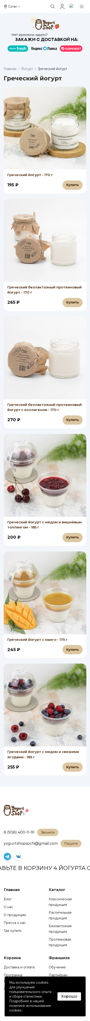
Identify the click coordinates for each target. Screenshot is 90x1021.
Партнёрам (58, 975)
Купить (72, 185)
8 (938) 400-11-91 (19, 832)
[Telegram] (7, 856)
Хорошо (69, 996)
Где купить (12, 931)
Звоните (48, 832)
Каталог (57, 890)
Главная (10, 69)
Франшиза (59, 958)
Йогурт (27, 69)
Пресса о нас (15, 923)
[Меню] (81, 6)
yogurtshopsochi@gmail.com (31, 843)
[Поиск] (52, 6)
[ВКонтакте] (18, 856)
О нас (8, 907)
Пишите (71, 843)
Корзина (12, 958)
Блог (8, 899)
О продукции (15, 915)
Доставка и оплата (19, 967)
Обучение (57, 967)
